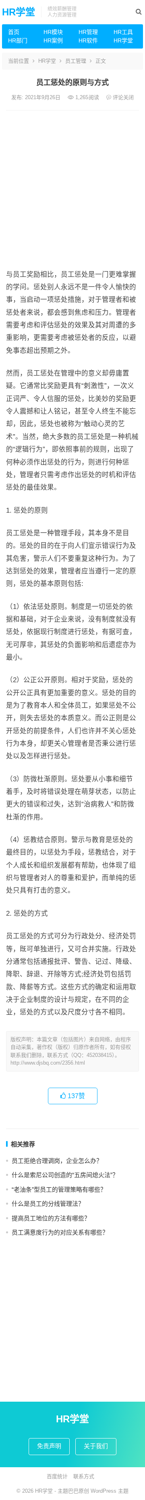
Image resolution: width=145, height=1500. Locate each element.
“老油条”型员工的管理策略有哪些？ (59, 1189)
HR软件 (88, 40)
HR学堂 (18, 11)
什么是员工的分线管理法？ (48, 1203)
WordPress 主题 (109, 1491)
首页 (13, 32)
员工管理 (75, 61)
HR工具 (123, 32)
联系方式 (83, 1476)
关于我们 (96, 1446)
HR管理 (88, 32)
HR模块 (53, 32)
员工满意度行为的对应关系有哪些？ (60, 1232)
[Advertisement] (72, 187)
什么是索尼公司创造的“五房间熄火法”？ (65, 1174)
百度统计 (57, 1476)
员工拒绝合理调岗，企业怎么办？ (57, 1160)
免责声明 (49, 1446)
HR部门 (17, 40)
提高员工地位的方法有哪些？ (51, 1218)
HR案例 (53, 40)
